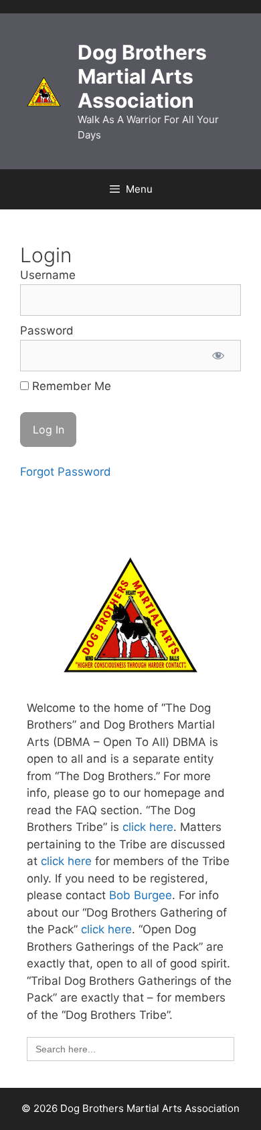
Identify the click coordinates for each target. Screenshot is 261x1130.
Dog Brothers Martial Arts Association (142, 76)
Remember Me (70, 386)
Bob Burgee (140, 895)
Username (48, 275)
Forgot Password (65, 471)
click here (147, 827)
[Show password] (218, 356)
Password (47, 330)
